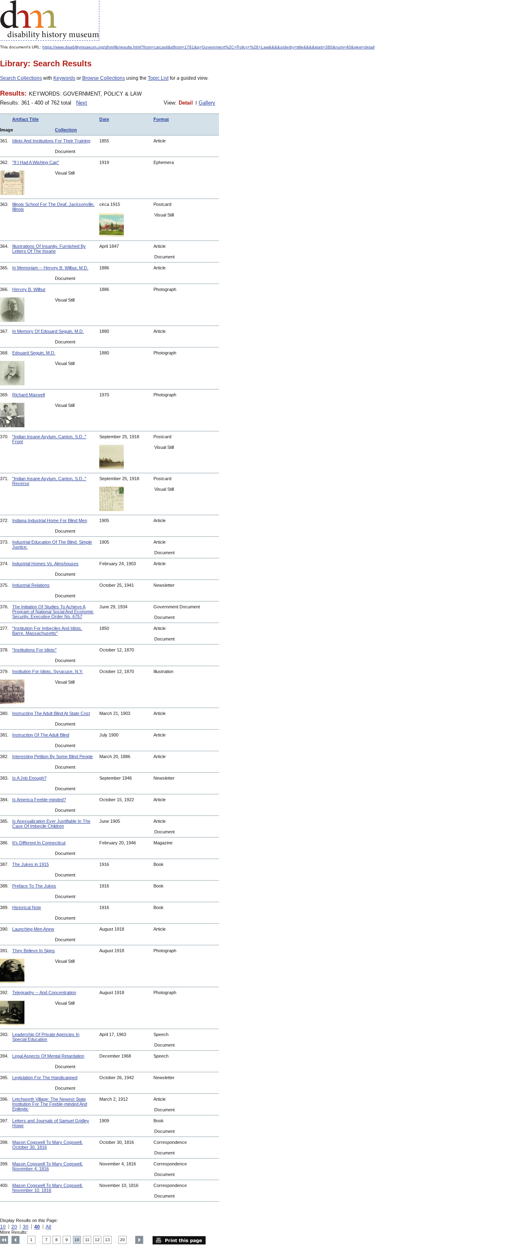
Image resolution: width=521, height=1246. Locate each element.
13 (107, 1239)
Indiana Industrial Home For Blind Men (49, 520)
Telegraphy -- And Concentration (44, 992)
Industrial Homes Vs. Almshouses (45, 563)
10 (3, 1227)
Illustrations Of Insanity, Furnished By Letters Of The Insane (49, 249)
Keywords (64, 78)
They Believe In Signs (33, 950)
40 (37, 1227)
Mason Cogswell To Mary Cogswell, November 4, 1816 (47, 1166)
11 (87, 1239)
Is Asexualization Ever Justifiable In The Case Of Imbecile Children (51, 823)
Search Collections (21, 78)
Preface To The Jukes (34, 885)
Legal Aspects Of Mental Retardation (48, 1056)
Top (4, 1240)
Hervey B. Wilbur (29, 289)
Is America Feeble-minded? (39, 799)
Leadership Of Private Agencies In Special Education (45, 1037)
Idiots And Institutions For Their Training (51, 140)
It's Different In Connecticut (39, 842)
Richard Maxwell (28, 394)
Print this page (179, 1240)
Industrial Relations (31, 585)
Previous (15, 1240)
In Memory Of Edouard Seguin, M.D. (48, 331)
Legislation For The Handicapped (44, 1077)
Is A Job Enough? (29, 778)
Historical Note (26, 907)
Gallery (207, 103)
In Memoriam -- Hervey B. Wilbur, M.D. (50, 267)
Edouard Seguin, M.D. (33, 352)
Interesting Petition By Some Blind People (52, 756)
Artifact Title (25, 119)
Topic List (158, 78)
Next (81, 103)
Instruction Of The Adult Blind (40, 734)
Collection (66, 129)
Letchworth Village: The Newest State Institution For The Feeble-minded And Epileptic (49, 1104)
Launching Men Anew (33, 929)
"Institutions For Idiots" (34, 649)
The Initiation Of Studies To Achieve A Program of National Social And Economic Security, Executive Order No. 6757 (53, 611)
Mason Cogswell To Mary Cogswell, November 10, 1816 (47, 1188)
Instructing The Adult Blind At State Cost (51, 713)
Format (161, 119)
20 (14, 1227)
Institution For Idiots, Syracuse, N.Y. (47, 671)
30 (25, 1227)
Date (104, 119)
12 (97, 1239)
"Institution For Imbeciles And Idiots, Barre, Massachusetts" (47, 631)
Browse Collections (103, 78)
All (48, 1227)
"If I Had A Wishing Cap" (35, 162)
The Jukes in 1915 (30, 864)
